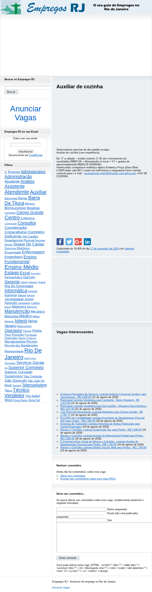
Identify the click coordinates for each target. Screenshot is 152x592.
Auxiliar (38, 192)
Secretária (10, 363)
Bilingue (30, 203)
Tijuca (8, 390)
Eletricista (10, 248)
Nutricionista (24, 326)
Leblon (35, 303)
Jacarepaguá (14, 299)
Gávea (24, 282)
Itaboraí (22, 295)
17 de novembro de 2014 (104, 248)
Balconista (11, 198)
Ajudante (12, 181)
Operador (13, 330)
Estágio (12, 272)
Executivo (36, 273)
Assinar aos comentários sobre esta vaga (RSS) (88, 478)
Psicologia (31, 334)
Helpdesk (33, 282)
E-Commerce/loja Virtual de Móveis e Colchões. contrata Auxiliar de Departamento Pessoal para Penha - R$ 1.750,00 (99, 443)
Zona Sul (34, 400)
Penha (37, 331)
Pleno (8, 335)
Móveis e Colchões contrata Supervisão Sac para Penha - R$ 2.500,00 (101, 429)
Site (109, 520)
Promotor (18, 334)
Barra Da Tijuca (22, 200)
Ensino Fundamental (21, 259)
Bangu (23, 198)
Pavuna (27, 331)
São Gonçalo (16, 380)
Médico (25, 316)
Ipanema (11, 295)
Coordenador (16, 228)
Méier (36, 316)
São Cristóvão (33, 376)
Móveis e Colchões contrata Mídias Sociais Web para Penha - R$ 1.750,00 (103, 447)
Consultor (27, 222)
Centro (12, 217)
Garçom (29, 277)
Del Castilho (30, 236)
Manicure (32, 307)
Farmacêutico (13, 277)
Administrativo (33, 171)
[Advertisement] (76, 44)
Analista (27, 181)
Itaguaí (30, 295)
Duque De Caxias (28, 244)
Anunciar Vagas (25, 113)
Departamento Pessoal (19, 240)
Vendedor (15, 395)
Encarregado (13, 252)
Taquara (16, 385)
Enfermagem (33, 252)
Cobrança (27, 218)
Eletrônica (23, 248)
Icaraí (42, 282)
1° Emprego (12, 172)
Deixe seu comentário (72, 475)
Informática (16, 290)
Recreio (31, 341)
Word (8, 400)
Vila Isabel (32, 396)
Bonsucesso (15, 208)
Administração (18, 176)
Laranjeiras (24, 303)
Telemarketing (34, 385)
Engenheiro (14, 257)
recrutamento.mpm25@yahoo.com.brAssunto (110, 173)
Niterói (21, 320)
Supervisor (14, 376)
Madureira (19, 306)
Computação (11, 223)
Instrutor (32, 291)
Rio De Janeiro (23, 353)
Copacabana (16, 232)
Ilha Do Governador (19, 286)
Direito (9, 244)
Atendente (17, 192)
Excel (25, 272)
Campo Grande (30, 212)
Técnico (21, 389)
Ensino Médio (22, 267)
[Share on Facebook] (60, 241)
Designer (40, 240)
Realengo (31, 338)
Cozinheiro (36, 232)
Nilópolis (9, 321)
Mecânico (38, 311)
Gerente (12, 281)
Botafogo (33, 208)
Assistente (15, 186)
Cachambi (10, 213)
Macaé (8, 307)
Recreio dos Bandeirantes (21, 345)
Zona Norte (20, 400)
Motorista (11, 316)
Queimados (11, 338)
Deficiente (13, 236)
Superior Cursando (18, 372)
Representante (14, 351)
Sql (6, 368)
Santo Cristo (30, 358)
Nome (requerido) (116, 509)
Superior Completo (26, 367)
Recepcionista (15, 342)
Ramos (22, 338)
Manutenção (17, 311)
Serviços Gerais (30, 362)
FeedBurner (36, 155)
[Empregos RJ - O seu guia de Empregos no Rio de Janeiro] (72, 7)
